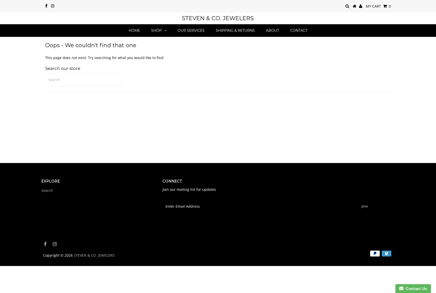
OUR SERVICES (191, 30)
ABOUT (272, 30)
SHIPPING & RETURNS (235, 30)
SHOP (156, 30)
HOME (134, 30)
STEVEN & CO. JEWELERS (218, 18)
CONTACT (299, 30)
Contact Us (415, 288)
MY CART (378, 6)
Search (47, 190)
